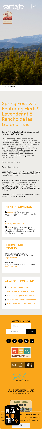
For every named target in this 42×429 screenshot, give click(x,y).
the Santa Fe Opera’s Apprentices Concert (24, 295)
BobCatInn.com (11, 266)
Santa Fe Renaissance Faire (18, 287)
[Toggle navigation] (35, 6)
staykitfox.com (11, 257)
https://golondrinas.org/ (14, 223)
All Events (10, 86)
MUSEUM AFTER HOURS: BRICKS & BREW (23, 304)
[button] (38, 420)
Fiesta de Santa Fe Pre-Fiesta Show (21, 299)
